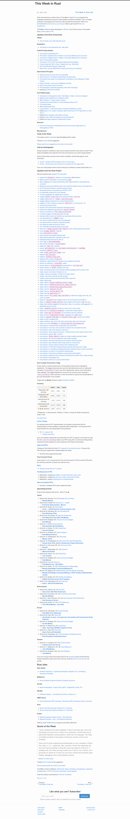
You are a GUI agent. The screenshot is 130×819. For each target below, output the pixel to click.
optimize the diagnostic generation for (57, 210)
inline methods (50, 231)
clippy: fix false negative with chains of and (65, 302)
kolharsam (55, 771)
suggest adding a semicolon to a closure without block (56, 201)
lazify (48, 233)
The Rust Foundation (65, 774)
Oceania (40, 639)
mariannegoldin (72, 771)
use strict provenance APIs (48, 205)
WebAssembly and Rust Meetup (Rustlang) (69, 571)
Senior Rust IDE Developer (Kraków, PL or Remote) (56, 708)
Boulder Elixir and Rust (67, 498)
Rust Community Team (80, 659)
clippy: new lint (51, 289)
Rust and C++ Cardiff (62, 503)
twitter (60, 808)
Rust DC (64, 549)
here (90, 167)
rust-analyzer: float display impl (49, 357)
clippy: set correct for (61, 323)
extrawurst (89, 769)
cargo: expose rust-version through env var (53, 272)
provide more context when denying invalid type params (57, 207)
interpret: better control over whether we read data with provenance (60, 216)
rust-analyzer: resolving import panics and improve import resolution (61, 340)
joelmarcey (62, 771)
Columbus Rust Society (68, 594)
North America (42, 586)
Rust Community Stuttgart (65, 520)
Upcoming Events (44, 489)
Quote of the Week (46, 726)
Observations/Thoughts (45, 72)
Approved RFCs (42, 445)
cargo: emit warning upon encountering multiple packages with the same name (64, 270)
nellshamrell (60, 769)
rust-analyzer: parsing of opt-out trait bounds (54, 360)
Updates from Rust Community (49, 35)
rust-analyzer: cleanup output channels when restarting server (59, 345)
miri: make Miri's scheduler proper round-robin (54, 227)
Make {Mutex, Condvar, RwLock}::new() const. (66, 475)
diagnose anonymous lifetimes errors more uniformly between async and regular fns (66, 186)
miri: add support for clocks (51, 218)
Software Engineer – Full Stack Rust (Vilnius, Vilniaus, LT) (58, 694)
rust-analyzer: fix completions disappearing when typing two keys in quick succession (66, 349)
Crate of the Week (44, 134)
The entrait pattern (45, 104)
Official (39, 38)
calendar (71, 657)
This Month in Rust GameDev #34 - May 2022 (54, 47)
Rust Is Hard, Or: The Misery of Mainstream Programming (57, 77)
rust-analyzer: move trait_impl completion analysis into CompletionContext (63, 328)
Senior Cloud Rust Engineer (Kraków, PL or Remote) (56, 710)
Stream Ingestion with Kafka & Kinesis (56, 115)
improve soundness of (55, 212)
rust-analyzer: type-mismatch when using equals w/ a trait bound (60, 343)
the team (47, 460)
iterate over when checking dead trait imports (65, 229)
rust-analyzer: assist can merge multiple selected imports (63, 336)
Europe (39, 608)
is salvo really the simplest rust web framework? (59, 117)
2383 (78, 177)
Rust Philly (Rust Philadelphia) (72, 541)
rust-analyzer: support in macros (51, 334)
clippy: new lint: (51, 291)
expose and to (62, 248)
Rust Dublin (59, 507)
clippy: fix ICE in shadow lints (49, 319)
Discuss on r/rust (41, 778)
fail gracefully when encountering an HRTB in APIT (56, 190)
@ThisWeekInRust (43, 24)
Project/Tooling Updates (45, 50)
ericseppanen (81, 769)
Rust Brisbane (65, 651)
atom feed (41, 810)
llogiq (66, 769)
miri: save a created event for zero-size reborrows (55, 220)
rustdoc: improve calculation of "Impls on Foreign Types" (57, 274)
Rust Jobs (42, 664)
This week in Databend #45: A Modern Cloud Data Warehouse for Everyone (63, 58)
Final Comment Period (44, 457)
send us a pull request (58, 24)
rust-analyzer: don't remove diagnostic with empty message (58, 338)
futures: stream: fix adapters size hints (54, 268)
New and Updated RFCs (45, 482)
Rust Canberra (65, 643)
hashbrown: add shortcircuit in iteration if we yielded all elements (60, 261)
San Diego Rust (66, 515)
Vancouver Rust (66, 545)
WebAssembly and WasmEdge (68, 566)
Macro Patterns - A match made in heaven (53, 100)
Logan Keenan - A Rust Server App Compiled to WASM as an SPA (60, 109)
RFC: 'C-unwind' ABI (46, 432)
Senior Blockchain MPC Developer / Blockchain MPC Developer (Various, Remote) (66, 701)
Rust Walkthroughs (43, 93)
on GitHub (65, 29)
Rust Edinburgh (63, 611)
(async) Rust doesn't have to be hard (51, 85)
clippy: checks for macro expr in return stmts (60, 308)
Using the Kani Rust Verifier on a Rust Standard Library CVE (59, 102)
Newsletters (41, 44)
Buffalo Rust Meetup (65, 577)
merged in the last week (59, 174)
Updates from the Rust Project (49, 170)
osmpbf (52, 137)
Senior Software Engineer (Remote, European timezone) (57, 680)
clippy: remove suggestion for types (61, 315)
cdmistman (72, 769)
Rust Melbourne (67, 647)
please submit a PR (47, 31)
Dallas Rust (62, 528)
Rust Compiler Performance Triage (48, 363)
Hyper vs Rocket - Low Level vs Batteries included (55, 83)
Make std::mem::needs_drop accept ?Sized (65, 477)
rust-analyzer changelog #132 (49, 54)
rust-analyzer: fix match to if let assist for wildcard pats (56, 351)
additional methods (49, 246)
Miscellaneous (42, 131)
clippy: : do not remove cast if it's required (61, 313)
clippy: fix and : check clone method (65, 317)
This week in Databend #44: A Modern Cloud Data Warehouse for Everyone (63, 56)
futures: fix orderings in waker (53, 263)
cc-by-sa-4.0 (91, 810)
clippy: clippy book (45, 280)
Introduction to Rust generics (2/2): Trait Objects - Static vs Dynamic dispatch (63, 96)
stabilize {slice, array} (50, 259)
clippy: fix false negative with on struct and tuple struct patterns (63, 300)
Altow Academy (62, 532)
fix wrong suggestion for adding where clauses (54, 195)
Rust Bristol (62, 626)
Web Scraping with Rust (47, 106)
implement (48, 250)
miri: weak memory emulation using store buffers (55, 222)
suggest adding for (56, 199)
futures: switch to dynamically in (61, 265)
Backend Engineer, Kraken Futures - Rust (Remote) (56, 717)
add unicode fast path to (52, 244)
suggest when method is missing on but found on (62, 203)
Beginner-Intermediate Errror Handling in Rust (54, 98)
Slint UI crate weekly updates (49, 60)
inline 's (50, 242)
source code (41, 814)
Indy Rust (65, 581)
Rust (74, 17)
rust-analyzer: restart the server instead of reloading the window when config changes (66, 355)
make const (52, 252)
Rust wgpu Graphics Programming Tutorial (57, 119)
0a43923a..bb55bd (68, 380)
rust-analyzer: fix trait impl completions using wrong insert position (60, 353)
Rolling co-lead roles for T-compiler (51, 469)
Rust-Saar (63, 537)
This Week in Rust (48, 3)
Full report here (42, 418)
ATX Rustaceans (63, 602)
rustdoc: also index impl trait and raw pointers (54, 276)
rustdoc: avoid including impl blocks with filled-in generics (58, 278)
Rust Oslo (58, 615)
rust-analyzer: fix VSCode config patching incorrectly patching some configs (63, 347)
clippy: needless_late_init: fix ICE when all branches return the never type (63, 321)
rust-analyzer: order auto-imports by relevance (54, 330)
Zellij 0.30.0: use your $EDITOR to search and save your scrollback (61, 68)
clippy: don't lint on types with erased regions (61, 310)
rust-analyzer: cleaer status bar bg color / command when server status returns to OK (66, 332)
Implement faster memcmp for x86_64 (51, 239)
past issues (41, 808)
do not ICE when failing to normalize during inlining (56, 188)
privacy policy (90, 808)
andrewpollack (41, 771)
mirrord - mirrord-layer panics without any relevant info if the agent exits (62, 164)
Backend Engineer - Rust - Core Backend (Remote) (56, 719)
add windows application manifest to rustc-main (54, 237)
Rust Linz (57, 562)
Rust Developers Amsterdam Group (70, 634)
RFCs (39, 465)
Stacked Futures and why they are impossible (54, 75)
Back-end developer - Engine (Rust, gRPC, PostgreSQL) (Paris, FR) (61, 687)
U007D (49, 771)
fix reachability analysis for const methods (53, 192)
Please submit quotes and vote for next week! (51, 765)
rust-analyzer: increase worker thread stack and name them (58, 326)
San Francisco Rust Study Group (74, 598)
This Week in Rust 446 (84, 12)
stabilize (47, 255)
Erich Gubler (47, 762)
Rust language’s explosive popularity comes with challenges (59, 87)
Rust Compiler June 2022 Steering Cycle (52, 41)
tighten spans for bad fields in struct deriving (55, 180)
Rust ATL (62, 590)
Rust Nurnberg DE (63, 511)
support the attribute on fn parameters (56, 177)
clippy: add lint (56, 282)
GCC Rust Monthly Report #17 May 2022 (52, 66)
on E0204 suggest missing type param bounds (54, 214)
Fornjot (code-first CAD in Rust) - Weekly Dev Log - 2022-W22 (59, 64)
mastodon (62, 810)
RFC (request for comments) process (69, 448)
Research (40, 122)
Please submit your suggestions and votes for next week (54, 144)
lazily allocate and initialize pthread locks (52, 235)
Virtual (39, 495)
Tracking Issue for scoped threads (62, 479)
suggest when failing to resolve (60, 197)
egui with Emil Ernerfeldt (52, 90)
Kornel (46, 141)
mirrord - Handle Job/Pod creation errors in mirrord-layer (57, 162)
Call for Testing (42, 421)
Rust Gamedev (58, 524)
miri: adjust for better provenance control (52, 224)
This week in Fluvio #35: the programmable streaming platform (59, 62)
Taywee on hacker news (45, 759)
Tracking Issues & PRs (44, 472)
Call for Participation (45, 147)
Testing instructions (48, 434)
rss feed (40, 812)
